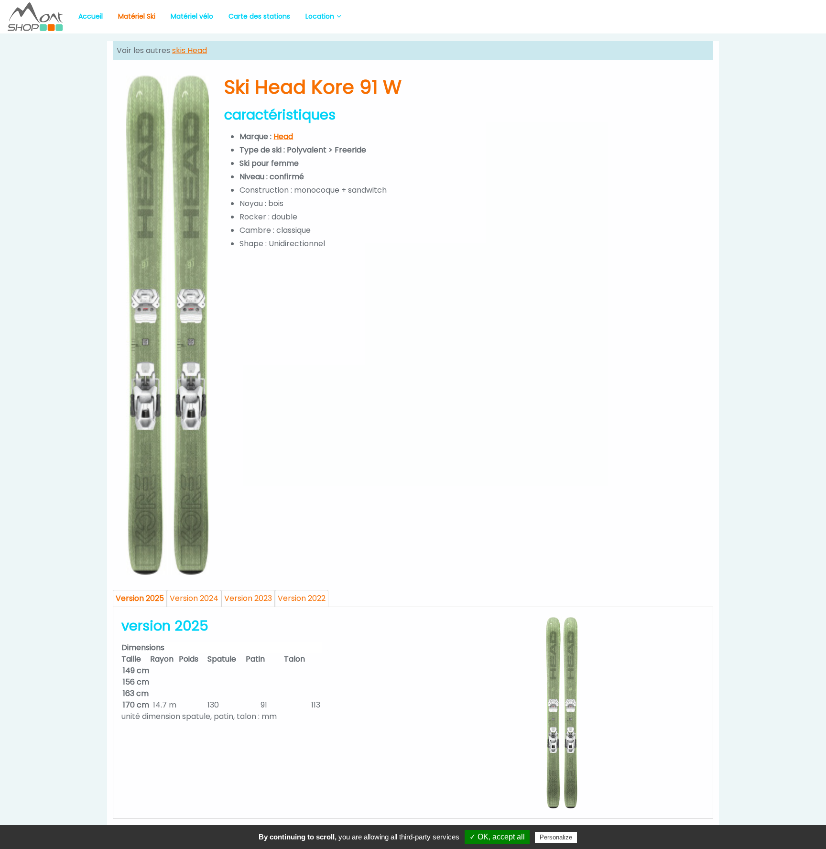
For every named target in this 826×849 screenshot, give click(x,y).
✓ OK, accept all (497, 837)
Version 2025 (140, 598)
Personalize (556, 837)
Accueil (90, 16)
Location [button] (319, 16)
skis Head (189, 50)
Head (283, 136)
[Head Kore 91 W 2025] (561, 712)
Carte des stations (259, 16)
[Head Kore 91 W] (167, 325)
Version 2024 (194, 598)
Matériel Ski (136, 16)
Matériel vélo (192, 16)
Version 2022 (302, 598)
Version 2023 (248, 598)
